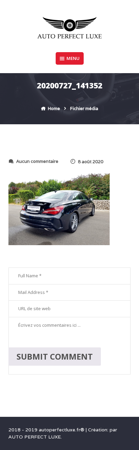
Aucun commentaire (37, 161)
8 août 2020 (90, 162)
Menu (73, 58)
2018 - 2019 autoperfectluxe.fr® (47, 430)
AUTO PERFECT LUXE (34, 437)
